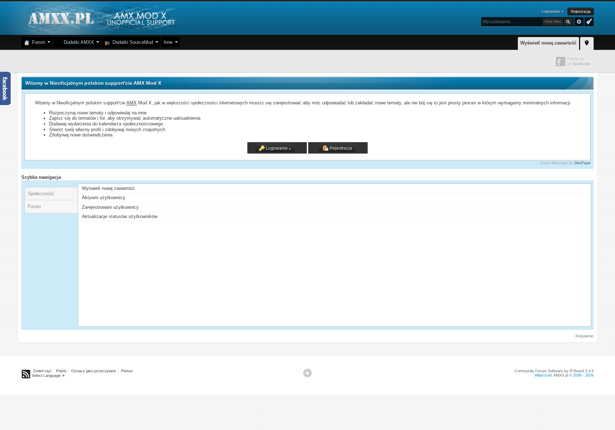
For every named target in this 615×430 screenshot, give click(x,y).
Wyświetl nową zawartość (548, 43)
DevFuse (582, 163)
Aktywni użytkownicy (103, 197)
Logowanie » (552, 11)
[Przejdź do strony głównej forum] (100, 17)
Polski (61, 371)
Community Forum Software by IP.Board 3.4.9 (554, 371)
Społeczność (41, 193)
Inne (168, 42)
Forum (37, 42)
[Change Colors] (588, 21)
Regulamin (584, 336)
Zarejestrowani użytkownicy (110, 207)
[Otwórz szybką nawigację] (587, 42)
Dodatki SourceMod (131, 42)
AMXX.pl (560, 375)
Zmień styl (42, 371)
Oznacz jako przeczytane (93, 371)
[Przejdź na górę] (307, 373)
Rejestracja (580, 11)
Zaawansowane (579, 21)
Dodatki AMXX (77, 42)
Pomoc (127, 371)
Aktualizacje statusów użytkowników (119, 216)
